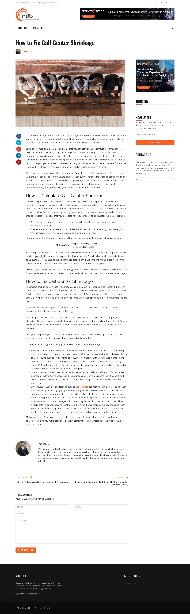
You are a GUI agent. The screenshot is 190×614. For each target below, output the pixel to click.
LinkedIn (41, 461)
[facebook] (18, 136)
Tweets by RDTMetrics (134, 583)
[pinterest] (19, 162)
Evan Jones (27, 51)
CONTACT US (38, 28)
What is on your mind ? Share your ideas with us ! (39, 2)
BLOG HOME (23, 28)
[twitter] (19, 142)
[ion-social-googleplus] (161, 3)
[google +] (19, 149)
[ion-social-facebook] (155, 3)
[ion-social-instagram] (172, 3)
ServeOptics (82, 386)
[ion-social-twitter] (167, 3)
